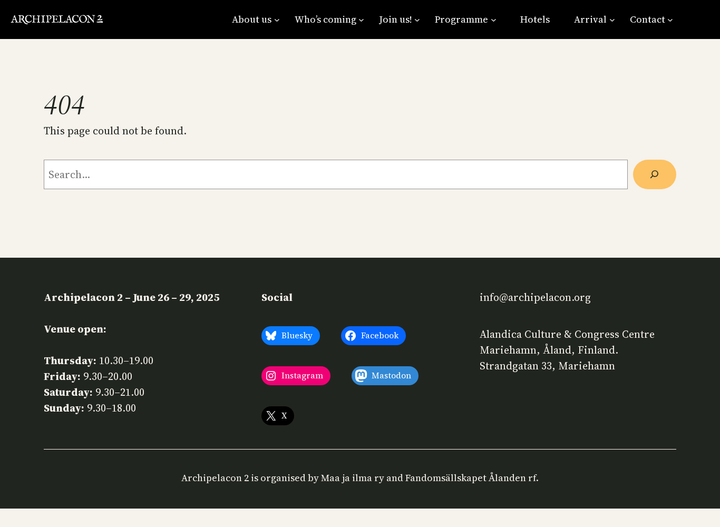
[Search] (654, 174)
